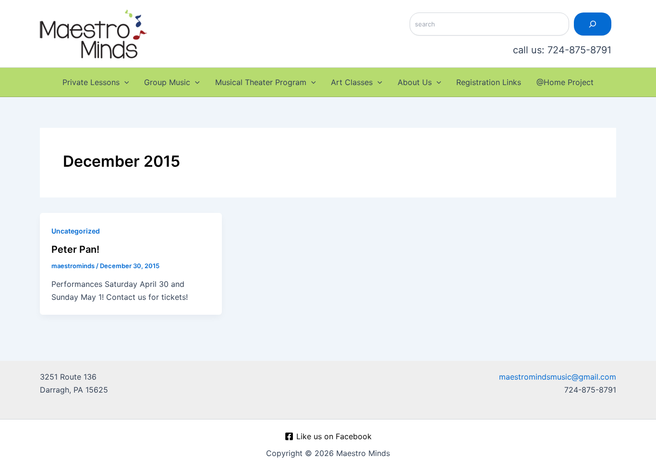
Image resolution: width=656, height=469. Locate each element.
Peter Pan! (75, 249)
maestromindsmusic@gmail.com (557, 377)
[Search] (592, 24)
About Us (415, 82)
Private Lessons (91, 82)
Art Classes (352, 82)
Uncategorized (75, 231)
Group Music (167, 82)
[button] (124, 82)
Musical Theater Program (260, 82)
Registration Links (488, 82)
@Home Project (565, 82)
